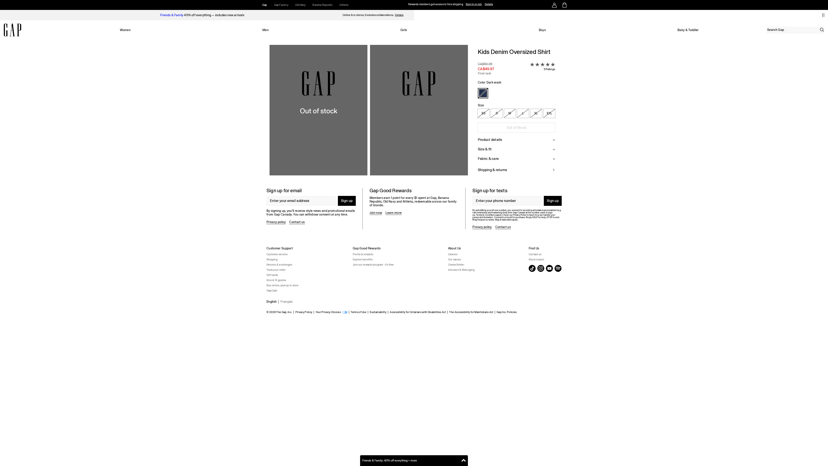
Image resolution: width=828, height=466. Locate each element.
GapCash (272, 290)
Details (489, 4)
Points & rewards (363, 254)
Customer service (277, 254)
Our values (454, 259)
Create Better (456, 264)
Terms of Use (358, 312)
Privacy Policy (303, 312)
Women (125, 30)
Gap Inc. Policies (507, 312)
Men (265, 30)
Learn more (394, 212)
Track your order (276, 269)
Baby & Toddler (688, 30)
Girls (403, 30)
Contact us (297, 222)
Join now (376, 212)
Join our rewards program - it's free (373, 264)
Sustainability (378, 312)
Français (287, 301)
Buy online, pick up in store (283, 285)
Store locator (536, 259)
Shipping (272, 259)
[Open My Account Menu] (554, 5)
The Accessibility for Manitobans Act (471, 312)
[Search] (822, 29)
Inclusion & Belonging (461, 269)
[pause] (823, 15)
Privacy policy (276, 222)
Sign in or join (474, 4)
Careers (453, 254)
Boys (542, 30)
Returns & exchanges (279, 264)
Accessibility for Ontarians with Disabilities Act (418, 312)
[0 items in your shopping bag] (564, 5)
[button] (369, 113)
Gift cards (272, 275)
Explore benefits (363, 259)
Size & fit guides (276, 280)
